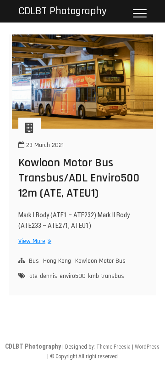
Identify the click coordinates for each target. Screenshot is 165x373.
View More (33, 241)
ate (33, 276)
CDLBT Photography (62, 11)
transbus (112, 276)
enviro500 (73, 276)
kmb (93, 276)
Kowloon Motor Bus (100, 261)
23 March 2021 (44, 145)
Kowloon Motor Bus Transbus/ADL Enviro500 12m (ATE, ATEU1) (78, 178)
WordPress (147, 347)
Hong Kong (57, 261)
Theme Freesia (113, 347)
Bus (34, 261)
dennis (48, 276)
